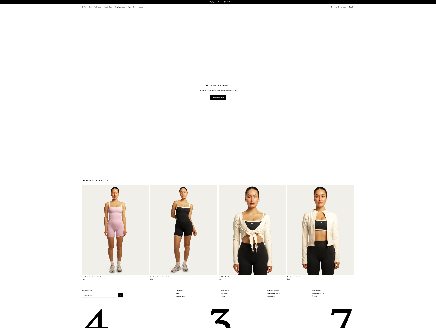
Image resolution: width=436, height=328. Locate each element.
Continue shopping (218, 97)
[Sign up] (120, 295)
